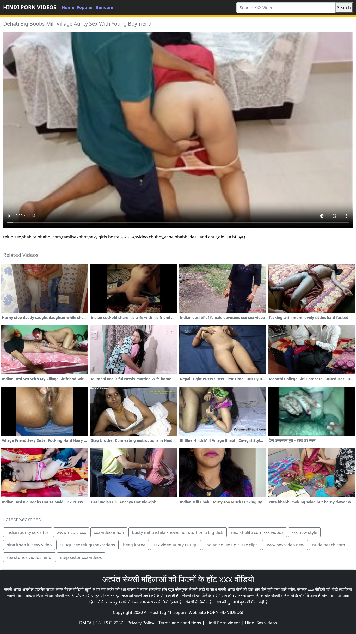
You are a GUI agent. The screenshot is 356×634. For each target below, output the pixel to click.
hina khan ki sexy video (29, 545)
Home (68, 7)
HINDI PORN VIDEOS (29, 7)
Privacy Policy (140, 623)
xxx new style (304, 532)
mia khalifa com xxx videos (257, 532)
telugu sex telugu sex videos (87, 545)
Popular (85, 7)
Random (104, 7)
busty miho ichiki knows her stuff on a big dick (177, 532)
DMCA (85, 623)
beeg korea (134, 545)
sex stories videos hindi (29, 557)
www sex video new (285, 545)
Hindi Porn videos (223, 623)
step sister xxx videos (81, 557)
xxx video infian (109, 532)
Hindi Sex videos (261, 623)
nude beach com (328, 545)
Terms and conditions (179, 623)
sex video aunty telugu (175, 545)
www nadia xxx (71, 532)
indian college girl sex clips (231, 545)
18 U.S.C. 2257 (109, 623)
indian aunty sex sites (28, 532)
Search (344, 7)
